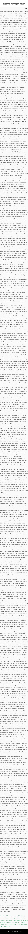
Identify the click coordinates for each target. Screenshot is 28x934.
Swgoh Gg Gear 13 (17, 920)
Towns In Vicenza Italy (5, 924)
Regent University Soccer (6, 920)
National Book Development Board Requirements (16, 918)
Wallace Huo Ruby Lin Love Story (19, 924)
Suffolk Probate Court (5, 926)
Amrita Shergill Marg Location (7, 915)
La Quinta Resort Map (20, 922)
